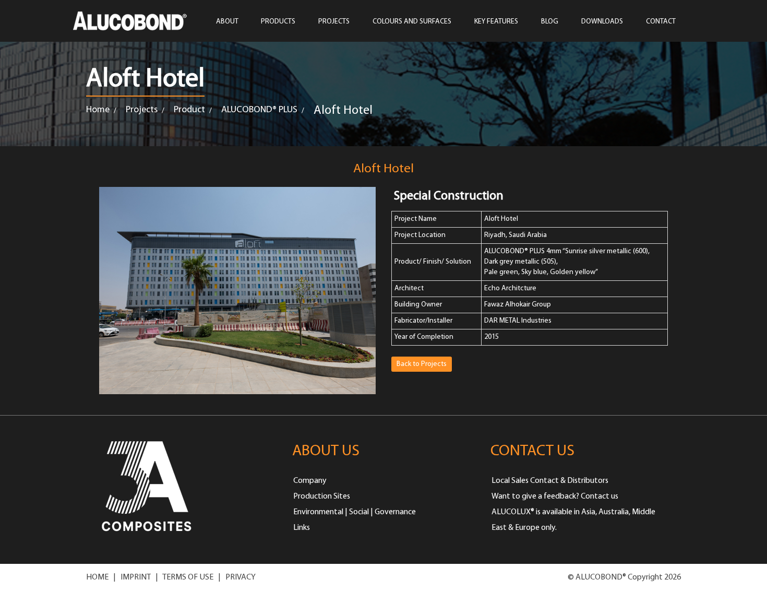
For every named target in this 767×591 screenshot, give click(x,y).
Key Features (496, 22)
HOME (97, 577)
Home (98, 110)
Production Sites (321, 496)
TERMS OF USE (187, 577)
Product (189, 110)
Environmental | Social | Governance (354, 512)
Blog (549, 22)
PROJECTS (334, 22)
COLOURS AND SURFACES (412, 22)
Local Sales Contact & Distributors (550, 481)
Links (301, 528)
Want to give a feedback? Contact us (555, 496)
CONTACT (661, 22)
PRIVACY (240, 577)
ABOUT (227, 22)
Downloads (602, 22)
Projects (142, 110)
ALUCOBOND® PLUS (259, 110)
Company (310, 481)
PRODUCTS (278, 22)
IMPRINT (136, 577)
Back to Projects (422, 364)
